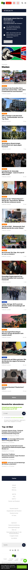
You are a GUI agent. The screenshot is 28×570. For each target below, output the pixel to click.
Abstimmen (8, 41)
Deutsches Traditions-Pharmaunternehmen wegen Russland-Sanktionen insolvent (13, 455)
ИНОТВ (14, 494)
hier (12, 567)
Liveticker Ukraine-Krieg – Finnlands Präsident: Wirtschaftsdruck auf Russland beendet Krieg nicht (12, 432)
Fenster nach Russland (14, 501)
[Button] (24, 413)
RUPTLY (14, 498)
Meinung (14, 490)
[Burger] (25, 3)
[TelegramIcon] (10, 550)
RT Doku (14, 515)
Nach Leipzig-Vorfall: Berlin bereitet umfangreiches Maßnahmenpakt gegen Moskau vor (13, 447)
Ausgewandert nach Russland (14, 510)
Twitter (14, 478)
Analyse (14, 487)
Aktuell (14, 485)
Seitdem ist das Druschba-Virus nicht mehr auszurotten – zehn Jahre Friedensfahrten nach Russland (14, 89)
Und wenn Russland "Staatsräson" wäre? (13, 388)
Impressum (14, 522)
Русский (11, 559)
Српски (16, 560)
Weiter (14, 397)
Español (22, 559)
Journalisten (14, 538)
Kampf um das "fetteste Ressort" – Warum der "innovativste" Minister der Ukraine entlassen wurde (13, 200)
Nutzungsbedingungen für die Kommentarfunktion (14, 532)
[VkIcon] (12, 550)
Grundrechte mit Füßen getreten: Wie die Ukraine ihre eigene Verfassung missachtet (14, 361)
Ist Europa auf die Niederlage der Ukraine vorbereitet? (13, 463)
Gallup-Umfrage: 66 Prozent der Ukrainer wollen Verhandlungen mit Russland (13, 305)
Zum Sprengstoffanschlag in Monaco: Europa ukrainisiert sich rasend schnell (12, 333)
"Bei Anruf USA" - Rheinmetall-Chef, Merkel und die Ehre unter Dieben (13, 227)
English (5, 559)
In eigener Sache (14, 535)
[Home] (3, 3)
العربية (17, 559)
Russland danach (14, 508)
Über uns (14, 529)
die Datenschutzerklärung (17, 417)
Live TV (9, 3)
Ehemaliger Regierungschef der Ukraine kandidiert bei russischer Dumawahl (13, 278)
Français (10, 560)
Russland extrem (14, 513)
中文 (21, 560)
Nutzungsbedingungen (14, 527)
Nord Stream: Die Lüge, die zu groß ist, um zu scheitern (13, 253)
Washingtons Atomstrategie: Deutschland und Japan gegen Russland (12, 145)
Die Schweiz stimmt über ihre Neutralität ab (13, 19)
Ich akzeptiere (13, 417)
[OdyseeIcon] (18, 550)
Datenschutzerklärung (14, 525)
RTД (14, 496)
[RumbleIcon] (15, 550)
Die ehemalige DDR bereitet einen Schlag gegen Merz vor (13, 439)
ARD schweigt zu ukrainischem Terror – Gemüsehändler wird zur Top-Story (12, 117)
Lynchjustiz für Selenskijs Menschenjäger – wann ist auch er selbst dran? (13, 172)
